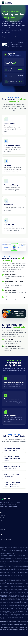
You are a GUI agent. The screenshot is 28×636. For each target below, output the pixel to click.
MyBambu (2, 527)
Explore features (9, 38)
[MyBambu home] (7, 2)
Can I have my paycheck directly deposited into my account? (12, 458)
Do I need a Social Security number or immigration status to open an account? (12, 484)
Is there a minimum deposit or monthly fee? (12, 475)
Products (2, 515)
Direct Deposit (4, 518)
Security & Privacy (4, 537)
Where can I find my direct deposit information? (12, 467)
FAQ (1, 520)
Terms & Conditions (5, 539)
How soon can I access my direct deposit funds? (12, 449)
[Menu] (24, 2)
